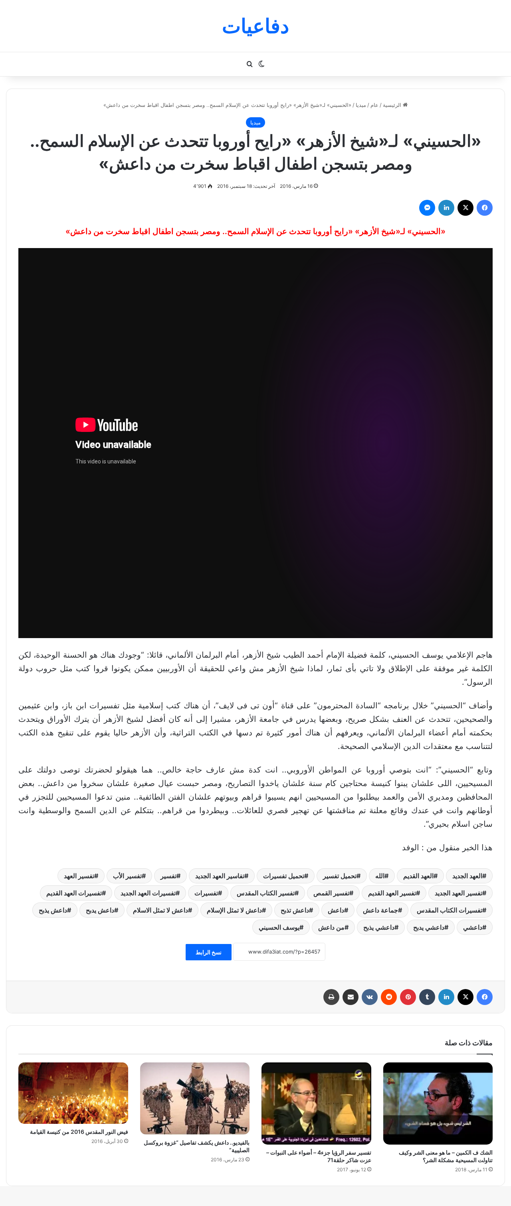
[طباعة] (331, 997)
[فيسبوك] (485, 208)
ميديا (361, 105)
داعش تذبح (295, 910)
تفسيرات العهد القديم (74, 893)
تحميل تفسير (340, 876)
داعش (336, 910)
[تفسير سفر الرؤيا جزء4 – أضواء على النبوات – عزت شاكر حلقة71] (316, 1103)
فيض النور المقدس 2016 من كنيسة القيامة (79, 1131)
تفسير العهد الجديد (458, 893)
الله (379, 876)
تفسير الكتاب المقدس (266, 893)
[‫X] (465, 208)
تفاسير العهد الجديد (219, 876)
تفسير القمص (331, 893)
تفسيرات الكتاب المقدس (449, 910)
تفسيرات (206, 893)
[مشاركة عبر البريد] (350, 997)
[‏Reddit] (389, 997)
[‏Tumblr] (427, 997)
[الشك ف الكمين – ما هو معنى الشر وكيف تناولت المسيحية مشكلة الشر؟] (438, 1103)
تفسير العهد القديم (392, 893)
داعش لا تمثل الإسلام (234, 910)
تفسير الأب (127, 876)
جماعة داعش (380, 910)
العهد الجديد (467, 876)
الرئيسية (393, 105)
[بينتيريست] (408, 997)
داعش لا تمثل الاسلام (160, 910)
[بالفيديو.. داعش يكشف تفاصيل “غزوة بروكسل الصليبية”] (195, 1098)
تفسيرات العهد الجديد (148, 893)
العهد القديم (418, 876)
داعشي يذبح (378, 927)
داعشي (472, 927)
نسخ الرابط (209, 952)
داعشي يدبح (428, 927)
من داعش (331, 927)
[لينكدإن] (446, 208)
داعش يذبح (53, 910)
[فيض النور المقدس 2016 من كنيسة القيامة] (73, 1093)
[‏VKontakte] (370, 997)
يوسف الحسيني (279, 927)
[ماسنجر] (427, 208)
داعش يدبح (100, 910)
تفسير (168, 876)
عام (374, 105)
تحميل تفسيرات (283, 876)
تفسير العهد (79, 876)
